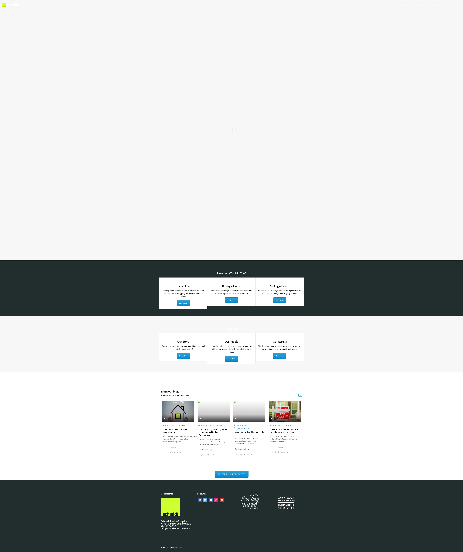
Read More (183, 303)
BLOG (443, 5)
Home (358, 5)
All (300, 395)
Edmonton (239, 428)
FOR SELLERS (417, 5)
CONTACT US (454, 5)
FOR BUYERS (401, 5)
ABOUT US (431, 5)
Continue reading (169, 447)
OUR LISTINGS (386, 5)
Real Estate (182, 425)
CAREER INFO (369, 5)
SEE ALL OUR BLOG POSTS (233, 474)
